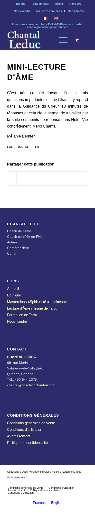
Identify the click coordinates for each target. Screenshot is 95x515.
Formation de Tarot (22, 315)
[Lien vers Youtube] (77, 482)
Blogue (20, 3)
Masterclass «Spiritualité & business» (37, 302)
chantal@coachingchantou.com (47, 27)
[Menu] (60, 40)
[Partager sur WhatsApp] (29, 178)
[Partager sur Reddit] (74, 178)
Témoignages (40, 3)
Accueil (13, 288)
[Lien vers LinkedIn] (62, 482)
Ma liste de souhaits (49, 10)
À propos (75, 3)
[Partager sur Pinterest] (38, 178)
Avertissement (18, 436)
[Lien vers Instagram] (69, 482)
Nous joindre (22, 10)
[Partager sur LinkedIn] (47, 178)
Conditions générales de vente (31, 423)
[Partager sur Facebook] (11, 178)
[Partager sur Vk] (65, 178)
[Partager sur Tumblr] (56, 178)
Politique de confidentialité (27, 443)
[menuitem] (21, 3)
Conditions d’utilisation (24, 429)
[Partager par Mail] (83, 178)
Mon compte (76, 10)
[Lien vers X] (55, 482)
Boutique (14, 295)
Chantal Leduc (27, 147)
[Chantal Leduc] (39, 40)
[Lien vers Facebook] (84, 482)
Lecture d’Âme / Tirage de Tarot (32, 308)
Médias (59, 3)
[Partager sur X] (21, 178)
